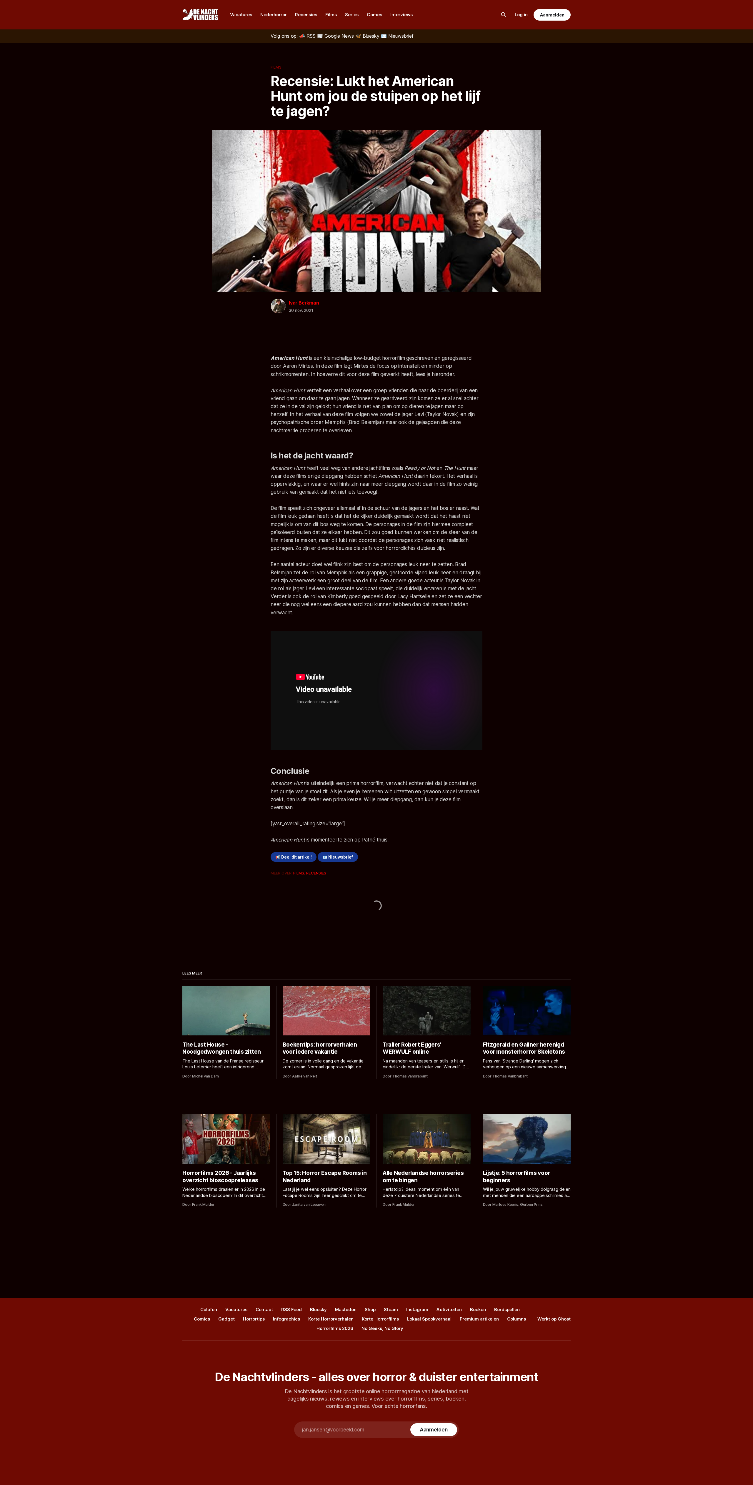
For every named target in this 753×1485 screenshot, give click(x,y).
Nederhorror (273, 14)
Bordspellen (507, 1309)
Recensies (306, 14)
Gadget (226, 1319)
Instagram (417, 1309)
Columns (516, 1319)
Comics (202, 1319)
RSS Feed (291, 1309)
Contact (264, 1309)
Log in (521, 14)
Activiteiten (449, 1309)
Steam (391, 1309)
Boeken (478, 1309)
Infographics (286, 1319)
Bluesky (318, 1309)
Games (374, 14)
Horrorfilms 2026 (334, 1328)
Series (352, 14)
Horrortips (254, 1319)
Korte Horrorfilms (380, 1319)
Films (331, 14)
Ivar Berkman (304, 303)
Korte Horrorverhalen (331, 1319)
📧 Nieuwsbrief (337, 857)
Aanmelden (552, 15)
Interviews (401, 14)
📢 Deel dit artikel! (293, 857)
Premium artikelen (479, 1319)
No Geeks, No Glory (382, 1328)
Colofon (208, 1309)
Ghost (564, 1319)
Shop (370, 1309)
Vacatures (241, 14)
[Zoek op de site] (503, 14)
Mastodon (345, 1309)
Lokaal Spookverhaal (429, 1319)
